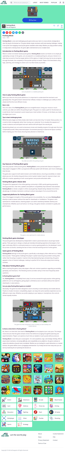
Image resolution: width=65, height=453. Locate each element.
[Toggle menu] (63, 3)
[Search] (11, 2)
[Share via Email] (23, 32)
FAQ (54, 437)
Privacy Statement (43, 440)
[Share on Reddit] (10, 32)
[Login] (60, 3)
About (40, 434)
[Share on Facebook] (4, 32)
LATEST (35, 2)
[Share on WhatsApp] (19, 32)
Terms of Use (42, 443)
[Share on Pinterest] (7, 32)
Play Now (33, 20)
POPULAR (54, 2)
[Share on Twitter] (16, 32)
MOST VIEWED (44, 2)
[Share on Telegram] (13, 32)
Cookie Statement (58, 434)
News (40, 437)
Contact (55, 440)
